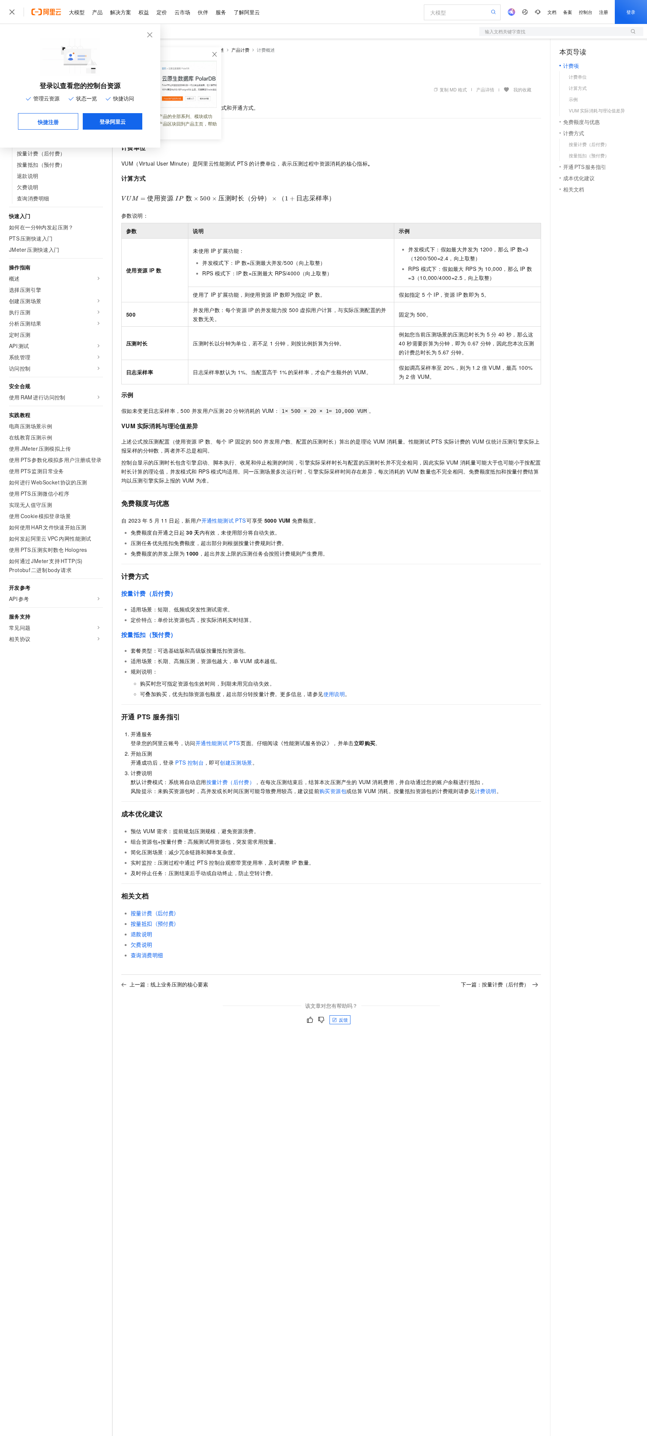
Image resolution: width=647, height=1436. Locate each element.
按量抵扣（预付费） (149, 634)
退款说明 (141, 934)
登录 (630, 12)
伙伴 (203, 12)
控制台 (585, 12)
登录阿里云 (113, 121)
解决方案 (120, 12)
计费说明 (485, 791)
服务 (221, 12)
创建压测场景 (236, 762)
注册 (603, 12)
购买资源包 (332, 791)
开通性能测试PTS (224, 520)
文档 (551, 12)
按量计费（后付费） (149, 593)
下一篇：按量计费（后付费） (495, 984)
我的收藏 (522, 89)
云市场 (182, 12)
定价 (162, 12)
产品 (97, 12)
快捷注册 (48, 122)
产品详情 (485, 89)
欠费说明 (141, 944)
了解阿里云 (247, 12)
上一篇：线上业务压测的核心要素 (169, 984)
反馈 (343, 1019)
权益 (144, 12)
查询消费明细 (147, 955)
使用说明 (334, 694)
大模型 (77, 12)
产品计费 (240, 49)
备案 (567, 12)
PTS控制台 (189, 762)
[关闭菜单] (12, 12)
